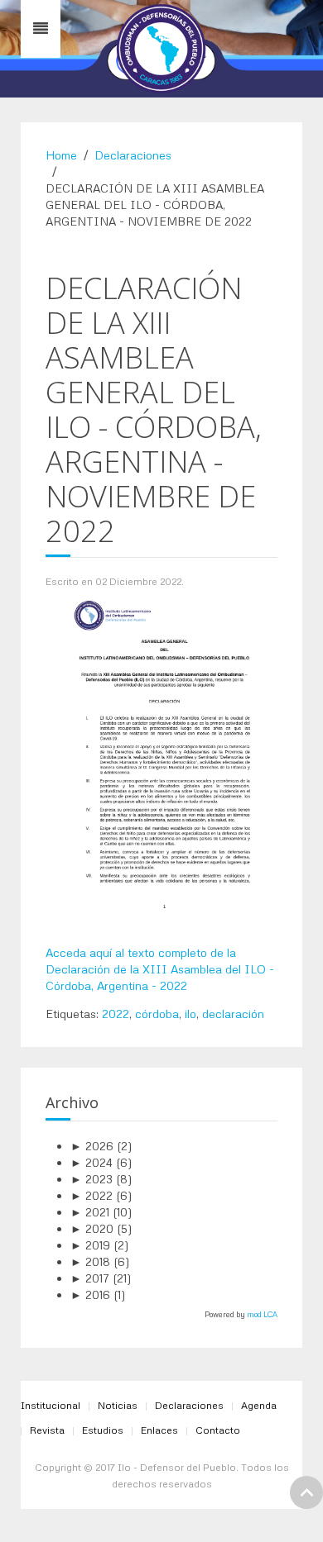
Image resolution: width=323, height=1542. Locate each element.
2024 (91, 1162)
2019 (90, 1245)
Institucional (50, 1405)
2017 (89, 1278)
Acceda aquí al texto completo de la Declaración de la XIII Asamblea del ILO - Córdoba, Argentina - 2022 (160, 968)
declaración (233, 1014)
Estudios (102, 1430)
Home (61, 155)
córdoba (157, 1014)
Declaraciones (132, 155)
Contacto (217, 1430)
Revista (47, 1430)
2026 (91, 1146)
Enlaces (159, 1430)
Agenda (259, 1405)
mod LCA (262, 1314)
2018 (90, 1261)
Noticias (117, 1405)
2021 (89, 1212)
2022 (115, 1014)
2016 (90, 1294)
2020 (91, 1228)
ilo (190, 1014)
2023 (91, 1179)
